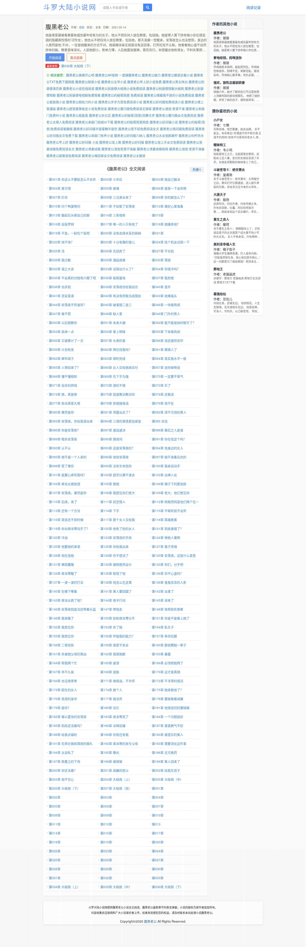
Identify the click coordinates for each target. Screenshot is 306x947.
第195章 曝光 (109, 752)
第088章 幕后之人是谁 (167, 430)
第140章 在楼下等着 (63, 591)
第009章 (106, 815)
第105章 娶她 (109, 484)
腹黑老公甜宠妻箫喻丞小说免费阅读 (82, 108)
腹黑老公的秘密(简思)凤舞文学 (133, 115)
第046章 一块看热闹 (166, 304)
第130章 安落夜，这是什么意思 (174, 555)
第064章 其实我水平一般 (169, 358)
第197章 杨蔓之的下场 (64, 761)
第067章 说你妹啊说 (166, 367)
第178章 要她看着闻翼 (167, 698)
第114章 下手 (109, 510)
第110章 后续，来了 (63, 501)
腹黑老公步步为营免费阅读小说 (120, 102)
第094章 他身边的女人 (167, 448)
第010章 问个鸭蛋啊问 (64, 206)
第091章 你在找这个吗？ (169, 439)
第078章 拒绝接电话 (114, 403)
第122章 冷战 (58, 537)
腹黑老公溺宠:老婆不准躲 (187, 149)
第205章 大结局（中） (167, 779)
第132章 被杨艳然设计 (116, 564)
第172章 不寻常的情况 (167, 681)
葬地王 (218, 269)
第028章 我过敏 (60, 260)
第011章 (54, 824)
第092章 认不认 (60, 448)
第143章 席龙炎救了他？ (66, 600)
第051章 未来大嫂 (112, 322)
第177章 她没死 (111, 698)
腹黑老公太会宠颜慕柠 (162, 135)
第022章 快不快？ (61, 242)
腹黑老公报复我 (77, 115)
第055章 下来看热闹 (166, 331)
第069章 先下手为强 (114, 376)
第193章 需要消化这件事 (169, 743)
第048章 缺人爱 (111, 313)
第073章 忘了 (161, 385)
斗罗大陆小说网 (70, 7)
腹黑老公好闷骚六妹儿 (129, 135)
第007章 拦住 (58, 197)
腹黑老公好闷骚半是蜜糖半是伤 (95, 128)
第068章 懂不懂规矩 (63, 376)
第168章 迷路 (109, 672)
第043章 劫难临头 (164, 296)
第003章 (106, 797)
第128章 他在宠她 (61, 555)
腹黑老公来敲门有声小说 (96, 135)
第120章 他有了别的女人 (117, 528)
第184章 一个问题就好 (167, 716)
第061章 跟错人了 (164, 349)
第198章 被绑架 (111, 761)
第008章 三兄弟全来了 (116, 197)
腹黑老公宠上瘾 (110, 142)
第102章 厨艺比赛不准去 (117, 475)
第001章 (158, 788)
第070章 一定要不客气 (167, 376)
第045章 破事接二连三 (116, 304)
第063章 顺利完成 (112, 358)
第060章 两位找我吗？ (116, 349)
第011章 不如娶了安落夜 (117, 206)
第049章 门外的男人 (166, 313)
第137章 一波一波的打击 (66, 582)
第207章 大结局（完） (116, 788)
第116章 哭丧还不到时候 (66, 519)
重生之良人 (221, 219)
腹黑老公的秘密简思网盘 (131, 122)
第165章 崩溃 (109, 663)
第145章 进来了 (163, 600)
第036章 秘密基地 (112, 278)
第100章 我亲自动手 (166, 466)
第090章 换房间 (111, 439)
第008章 (54, 815)
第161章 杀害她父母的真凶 (67, 654)
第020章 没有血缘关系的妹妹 (120, 233)
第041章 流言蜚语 (61, 296)
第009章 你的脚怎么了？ (169, 197)
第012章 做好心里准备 (167, 206)
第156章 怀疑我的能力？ (117, 636)
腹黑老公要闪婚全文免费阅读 (176, 115)
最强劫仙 (219, 293)
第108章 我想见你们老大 (117, 493)
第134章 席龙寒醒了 (63, 573)
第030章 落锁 (161, 260)
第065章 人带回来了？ (64, 367)
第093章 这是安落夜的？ (117, 448)
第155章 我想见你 (61, 636)
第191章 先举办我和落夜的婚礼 (71, 743)
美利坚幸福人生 (224, 244)
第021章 (158, 233)
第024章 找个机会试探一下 (171, 242)
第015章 (158, 215)
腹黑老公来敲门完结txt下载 (94, 122)
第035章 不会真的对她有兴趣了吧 (72, 278)
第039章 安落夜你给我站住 (119, 287)
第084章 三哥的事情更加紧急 (120, 421)
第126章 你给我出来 (114, 546)
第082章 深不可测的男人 (169, 412)
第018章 (54, 842)
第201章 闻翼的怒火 (114, 770)
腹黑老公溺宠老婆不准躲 (118, 149)
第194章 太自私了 (61, 752)
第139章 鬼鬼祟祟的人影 (169, 582)
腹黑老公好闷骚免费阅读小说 (163, 102)
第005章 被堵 (109, 188)
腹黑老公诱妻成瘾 (88, 149)
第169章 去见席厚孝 (63, 681)
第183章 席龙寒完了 (114, 716)
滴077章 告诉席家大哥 (64, 403)
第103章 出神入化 (164, 475)
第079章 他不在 (163, 403)
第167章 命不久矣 (61, 672)
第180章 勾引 (109, 707)
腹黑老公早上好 (57, 142)
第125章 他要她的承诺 (64, 546)
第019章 (106, 842)
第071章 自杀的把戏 (63, 385)
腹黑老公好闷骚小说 (164, 122)
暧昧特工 (219, 144)
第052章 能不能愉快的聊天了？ (174, 322)
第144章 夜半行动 (112, 600)
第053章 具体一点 (61, 331)
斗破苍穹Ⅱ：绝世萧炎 (229, 169)
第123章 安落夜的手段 (116, 537)
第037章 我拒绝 (163, 278)
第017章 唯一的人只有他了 (119, 224)
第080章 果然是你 (61, 412)
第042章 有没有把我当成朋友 (120, 296)
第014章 (54, 833)
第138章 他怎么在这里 (116, 582)
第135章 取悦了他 (112, 573)
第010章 (158, 815)
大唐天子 (219, 194)
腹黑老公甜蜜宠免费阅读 (63, 155)
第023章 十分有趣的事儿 (117, 242)
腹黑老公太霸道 (134, 155)
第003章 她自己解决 (166, 179)
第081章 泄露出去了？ (116, 412)
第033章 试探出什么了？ (117, 269)
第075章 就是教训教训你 (117, 394)
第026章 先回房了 (112, 251)
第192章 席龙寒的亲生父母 (119, 743)
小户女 (218, 120)
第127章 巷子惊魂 (164, 546)
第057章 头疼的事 (112, 340)
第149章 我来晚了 (61, 618)
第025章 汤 (57, 251)
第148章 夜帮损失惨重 (167, 609)
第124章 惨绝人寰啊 (166, 537)
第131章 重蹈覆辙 (61, 564)
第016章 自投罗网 (61, 224)
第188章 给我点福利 (63, 734)
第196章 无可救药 (164, 752)
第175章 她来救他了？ (167, 690)
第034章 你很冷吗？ (166, 269)
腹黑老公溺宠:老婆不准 (169, 108)
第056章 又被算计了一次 (66, 340)
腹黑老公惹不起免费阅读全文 (138, 128)
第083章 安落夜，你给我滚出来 (71, 421)
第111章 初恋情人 (112, 501)
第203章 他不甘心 (61, 779)
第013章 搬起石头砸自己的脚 (69, 215)
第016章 (106, 833)
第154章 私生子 (163, 627)
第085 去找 (160, 421)
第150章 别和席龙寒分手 (117, 618)
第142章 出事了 (163, 591)
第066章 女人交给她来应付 (119, 367)
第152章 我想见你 (61, 627)
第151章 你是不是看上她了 (171, 618)
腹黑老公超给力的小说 (81, 102)
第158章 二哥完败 (61, 645)
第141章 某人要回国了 (116, 591)
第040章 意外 (161, 287)
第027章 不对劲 (163, 251)
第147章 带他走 (111, 609)
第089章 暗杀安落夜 (63, 439)
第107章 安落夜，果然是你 (67, 493)
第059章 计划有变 (61, 349)
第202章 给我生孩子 (166, 770)
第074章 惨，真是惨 (63, 394)
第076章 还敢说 (163, 394)
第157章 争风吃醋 (164, 636)
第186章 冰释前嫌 (112, 725)
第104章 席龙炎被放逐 (64, 484)
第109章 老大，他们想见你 (171, 493)
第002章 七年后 (111, 179)
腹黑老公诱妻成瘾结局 (152, 149)
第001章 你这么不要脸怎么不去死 (72, 179)
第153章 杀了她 (111, 627)
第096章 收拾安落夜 (114, 457)
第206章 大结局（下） (64, 788)
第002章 (54, 797)
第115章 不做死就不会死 (169, 510)
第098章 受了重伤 (61, 466)
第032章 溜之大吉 (61, 269)
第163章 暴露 (161, 654)
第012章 (106, 824)
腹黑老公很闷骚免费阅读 (177, 128)
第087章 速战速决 (112, 430)
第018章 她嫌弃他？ (166, 224)
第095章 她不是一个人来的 (67, 457)
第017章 (158, 833)
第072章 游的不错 (112, 385)
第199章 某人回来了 (166, 761)
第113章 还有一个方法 (64, 510)
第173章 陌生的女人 (63, 690)
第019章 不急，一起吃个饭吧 (69, 233)
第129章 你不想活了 (114, 555)
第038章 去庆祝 (60, 287)
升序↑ (197, 169)
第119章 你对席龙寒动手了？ (69, 528)
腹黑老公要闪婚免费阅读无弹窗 (130, 108)
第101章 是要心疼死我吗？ (67, 475)
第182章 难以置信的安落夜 (67, 716)
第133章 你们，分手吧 (167, 564)
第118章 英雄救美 (164, 519)
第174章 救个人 (111, 690)
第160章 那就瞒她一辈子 (169, 645)
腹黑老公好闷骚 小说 (83, 142)
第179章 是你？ (60, 707)
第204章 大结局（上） (116, 779)
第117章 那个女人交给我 (117, 519)
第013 (156, 824)
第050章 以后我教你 (63, 322)
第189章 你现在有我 (114, 734)
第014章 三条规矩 (112, 215)
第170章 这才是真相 (166, 672)
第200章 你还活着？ (63, 770)
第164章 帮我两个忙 (63, 663)
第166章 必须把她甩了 (167, 663)
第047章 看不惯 (60, 313)
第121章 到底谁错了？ (167, 528)
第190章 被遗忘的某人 (167, 734)
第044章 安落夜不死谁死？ (67, 304)
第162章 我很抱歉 (112, 654)
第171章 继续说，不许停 (117, 681)
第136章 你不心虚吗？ (167, 573)
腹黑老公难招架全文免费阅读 (102, 155)
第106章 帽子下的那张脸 (169, 484)
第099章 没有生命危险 (116, 466)
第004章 (158, 797)
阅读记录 (253, 7)
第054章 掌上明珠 (112, 331)
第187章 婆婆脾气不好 (167, 725)
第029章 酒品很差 (112, 260)
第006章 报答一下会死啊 (169, 188)
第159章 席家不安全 (114, 645)
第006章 (106, 806)
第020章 (158, 842)
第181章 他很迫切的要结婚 (171, 707)
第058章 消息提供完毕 (167, 340)
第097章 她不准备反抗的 (169, 457)
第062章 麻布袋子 (61, 358)
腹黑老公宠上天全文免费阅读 (165, 142)
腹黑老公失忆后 (100, 115)
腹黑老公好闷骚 (133, 142)
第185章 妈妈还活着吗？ (66, 725)
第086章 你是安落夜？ (64, 430)
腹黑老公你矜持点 (191, 135)
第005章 (54, 806)
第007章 (158, 806)
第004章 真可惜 (60, 188)
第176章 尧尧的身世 (63, 698)
